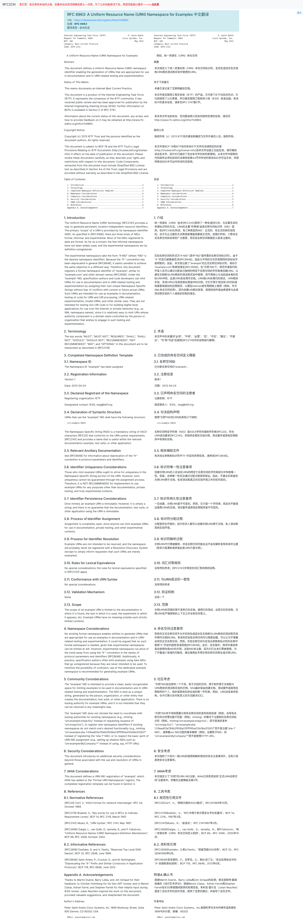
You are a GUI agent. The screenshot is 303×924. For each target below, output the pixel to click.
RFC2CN (9, 4)
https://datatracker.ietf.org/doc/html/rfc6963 (101, 20)
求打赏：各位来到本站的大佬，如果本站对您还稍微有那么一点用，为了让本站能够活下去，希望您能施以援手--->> (89, 4)
